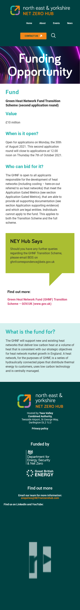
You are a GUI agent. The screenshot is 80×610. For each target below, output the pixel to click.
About (42, 23)
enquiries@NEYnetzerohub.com (40, 497)
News (70, 23)
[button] (53, 36)
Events (56, 23)
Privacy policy (40, 428)
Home (29, 23)
